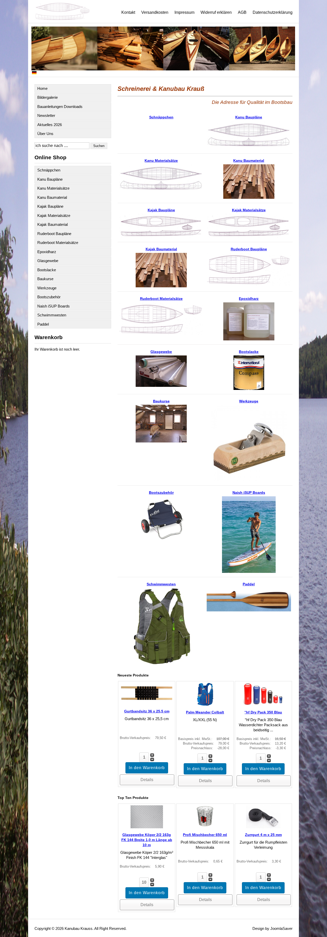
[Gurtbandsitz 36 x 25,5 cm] (146, 703)
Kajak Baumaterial (52, 224)
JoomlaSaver (281, 928)
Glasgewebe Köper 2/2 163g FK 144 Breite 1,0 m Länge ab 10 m (146, 840)
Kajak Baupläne (50, 206)
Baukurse (45, 279)
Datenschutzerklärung (273, 12)
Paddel (43, 324)
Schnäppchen (48, 170)
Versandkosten (154, 12)
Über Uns (45, 133)
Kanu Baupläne (50, 179)
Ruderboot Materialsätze (57, 242)
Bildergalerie (47, 97)
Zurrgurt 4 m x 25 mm (263, 835)
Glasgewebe (47, 260)
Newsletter (46, 115)
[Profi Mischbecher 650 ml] (205, 827)
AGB (242, 12)
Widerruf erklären (216, 12)
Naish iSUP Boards (53, 306)
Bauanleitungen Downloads (60, 106)
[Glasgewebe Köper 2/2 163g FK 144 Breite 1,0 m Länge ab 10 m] (147, 827)
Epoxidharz (46, 252)
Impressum (184, 12)
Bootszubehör (49, 297)
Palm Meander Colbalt (205, 712)
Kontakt (128, 12)
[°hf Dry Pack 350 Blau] (263, 704)
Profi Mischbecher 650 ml (205, 835)
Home (42, 88)
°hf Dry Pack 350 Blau (263, 712)
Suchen (98, 146)
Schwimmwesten (51, 315)
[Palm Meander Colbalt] (204, 704)
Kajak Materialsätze (53, 215)
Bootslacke (46, 270)
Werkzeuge (46, 288)
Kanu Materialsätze (53, 188)
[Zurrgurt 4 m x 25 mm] (263, 827)
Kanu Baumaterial (52, 197)
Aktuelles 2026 (49, 124)
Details (147, 780)
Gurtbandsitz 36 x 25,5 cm (146, 711)
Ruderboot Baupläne (54, 233)
